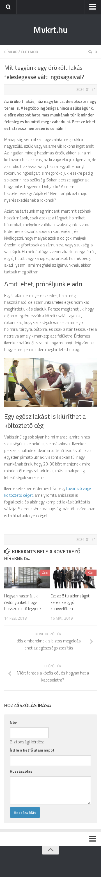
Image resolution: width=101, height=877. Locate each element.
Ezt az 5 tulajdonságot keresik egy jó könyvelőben (69, 602)
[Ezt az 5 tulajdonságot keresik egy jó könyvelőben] (73, 577)
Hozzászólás (21, 771)
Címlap (10, 52)
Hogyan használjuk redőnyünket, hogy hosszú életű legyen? (23, 602)
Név (13, 722)
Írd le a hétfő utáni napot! (33, 750)
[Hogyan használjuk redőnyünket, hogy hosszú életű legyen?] (27, 577)
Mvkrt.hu (50, 29)
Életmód (29, 52)
